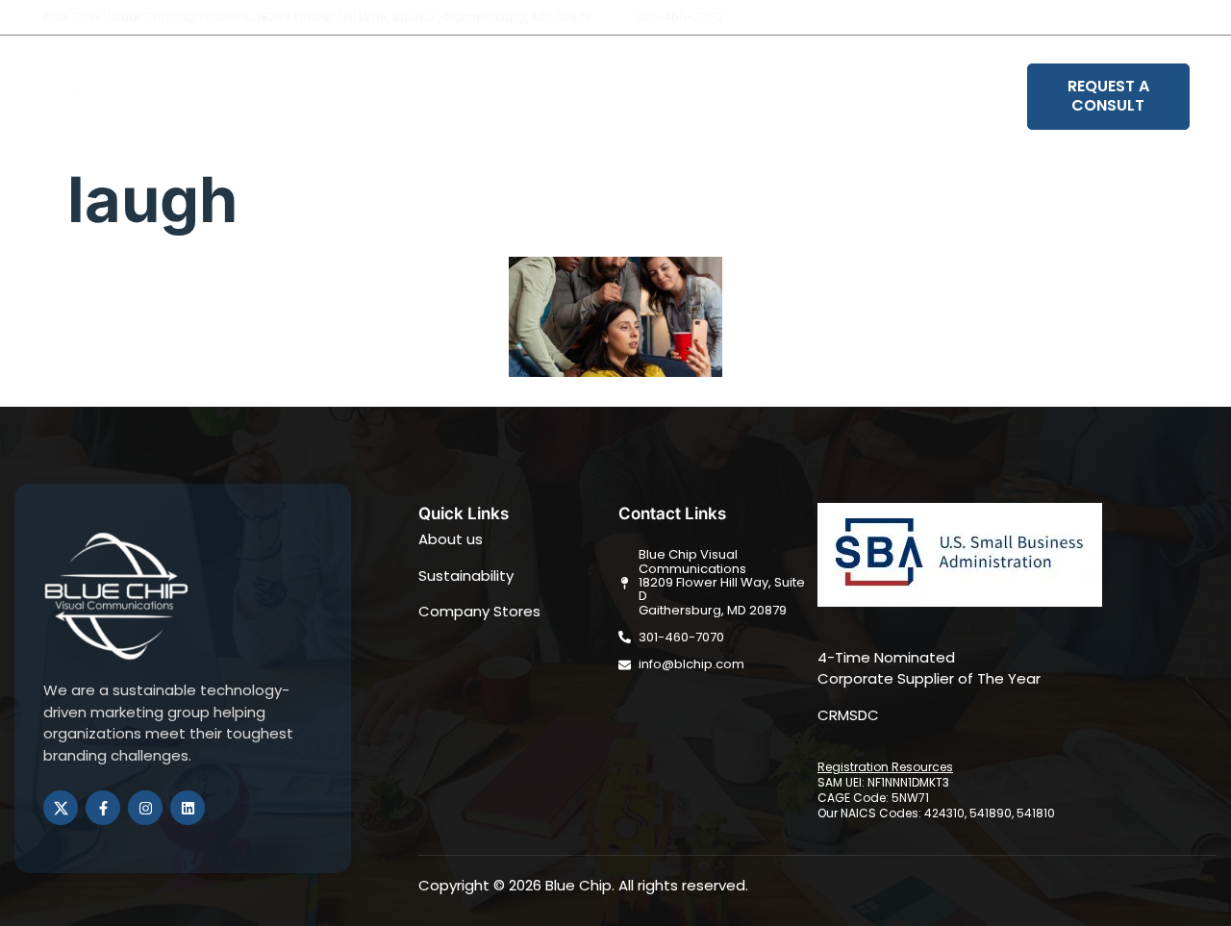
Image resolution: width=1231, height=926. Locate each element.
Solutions (563, 97)
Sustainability (710, 97)
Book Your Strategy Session (903, 97)
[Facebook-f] (103, 807)
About (472, 97)
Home (394, 97)
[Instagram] (1176, 17)
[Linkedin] (1209, 17)
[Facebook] (1143, 17)
